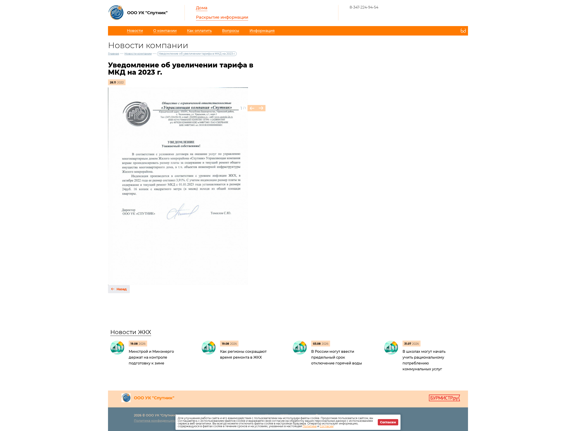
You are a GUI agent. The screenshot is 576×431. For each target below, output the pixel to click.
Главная (113, 53)
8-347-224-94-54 (364, 7)
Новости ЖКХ (130, 332)
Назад (122, 289)
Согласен (388, 422)
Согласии (326, 426)
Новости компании (138, 53)
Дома (201, 7)
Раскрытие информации (222, 17)
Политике (310, 426)
